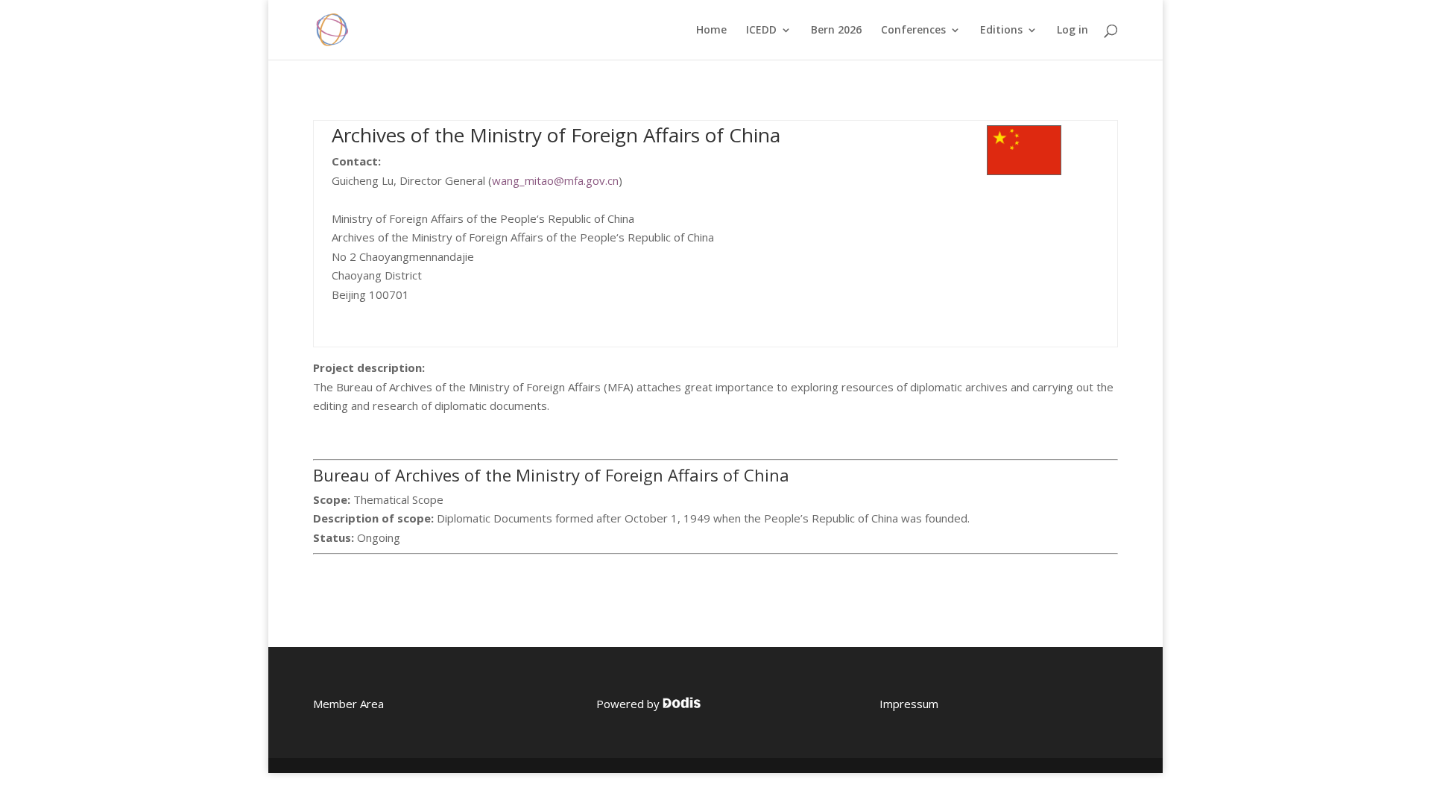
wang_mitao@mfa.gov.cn (555, 180)
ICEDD (761, 31)
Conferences (913, 31)
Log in (1072, 31)
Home (711, 31)
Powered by (629, 703)
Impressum (908, 703)
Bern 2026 (836, 31)
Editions (1001, 31)
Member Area (348, 703)
